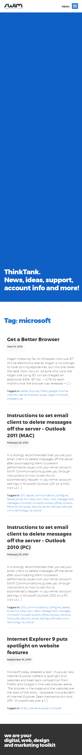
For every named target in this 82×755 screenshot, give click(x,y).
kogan (51, 394)
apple (30, 495)
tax (21, 398)
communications (45, 495)
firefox (44, 391)
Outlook (67, 502)
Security (36, 506)
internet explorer (28, 394)
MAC (53, 499)
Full (26, 499)
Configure (62, 495)
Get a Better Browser (33, 339)
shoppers (12, 398)
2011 (23, 495)
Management (65, 499)
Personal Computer (19, 506)
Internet (12, 394)
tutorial (37, 510)
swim (10, 510)
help (32, 499)
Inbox (46, 499)
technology (21, 510)
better (24, 391)
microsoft (62, 394)
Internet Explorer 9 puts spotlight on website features (37, 646)
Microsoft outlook (42, 502)
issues (43, 394)
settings (55, 506)
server (46, 506)
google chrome (58, 391)
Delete (11, 499)
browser (34, 391)
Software (66, 506)
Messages (13, 502)
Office (57, 502)
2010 (23, 607)
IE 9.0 (24, 708)
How (38, 499)
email (19, 499)
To (30, 510)
